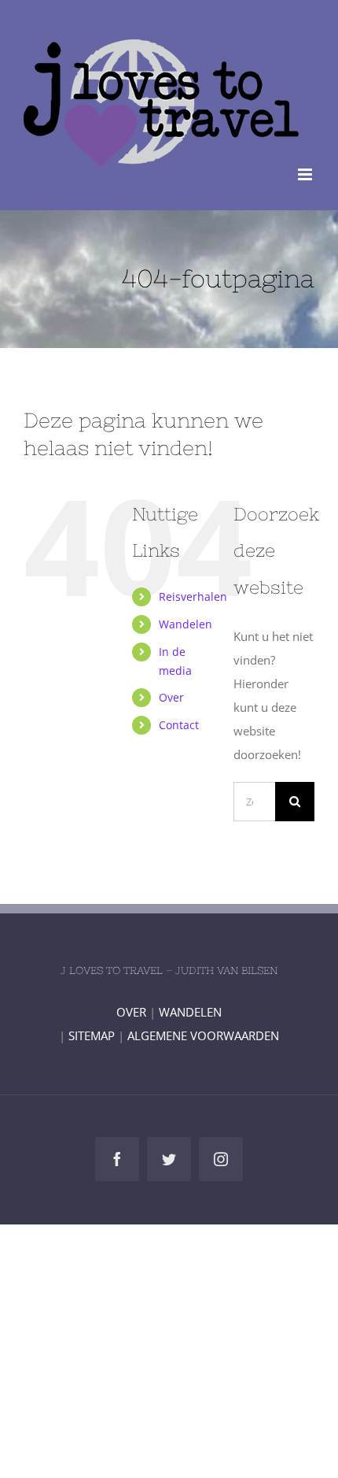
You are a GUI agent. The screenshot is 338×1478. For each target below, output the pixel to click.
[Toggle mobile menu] (306, 174)
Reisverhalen (193, 596)
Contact (179, 724)
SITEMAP (91, 1035)
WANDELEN (190, 1012)
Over (171, 697)
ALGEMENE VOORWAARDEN (203, 1035)
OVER (131, 1012)
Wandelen (185, 624)
